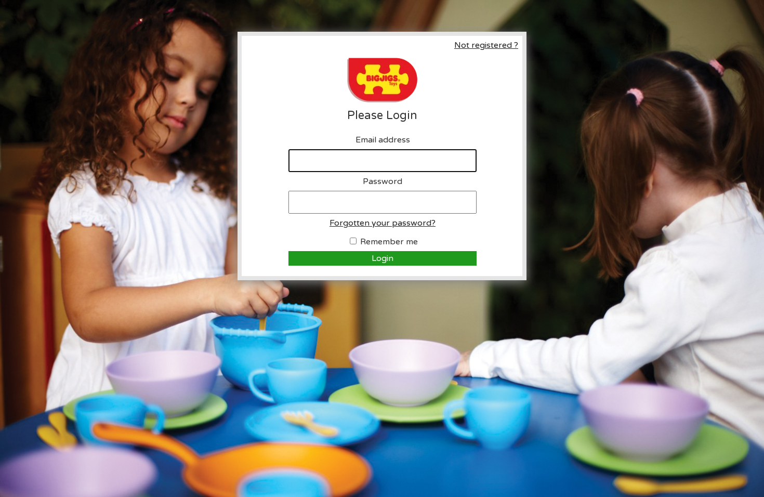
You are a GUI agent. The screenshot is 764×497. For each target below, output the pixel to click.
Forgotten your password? (383, 223)
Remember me (389, 242)
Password (382, 181)
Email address (382, 140)
